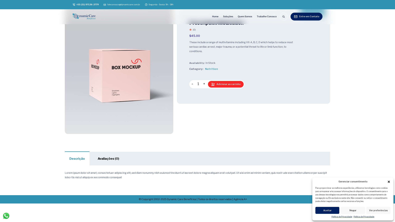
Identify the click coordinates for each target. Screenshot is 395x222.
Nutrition (211, 69)
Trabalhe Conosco (267, 16)
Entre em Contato (309, 16)
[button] (388, 181)
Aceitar (327, 210)
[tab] (77, 158)
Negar (352, 210)
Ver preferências (378, 210)
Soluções (228, 16)
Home (215, 16)
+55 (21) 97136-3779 (87, 4)
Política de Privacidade (342, 217)
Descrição (77, 158)
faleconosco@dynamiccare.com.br (123, 4)
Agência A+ (240, 199)
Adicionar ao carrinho (228, 84)
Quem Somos (245, 16)
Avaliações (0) (108, 158)
